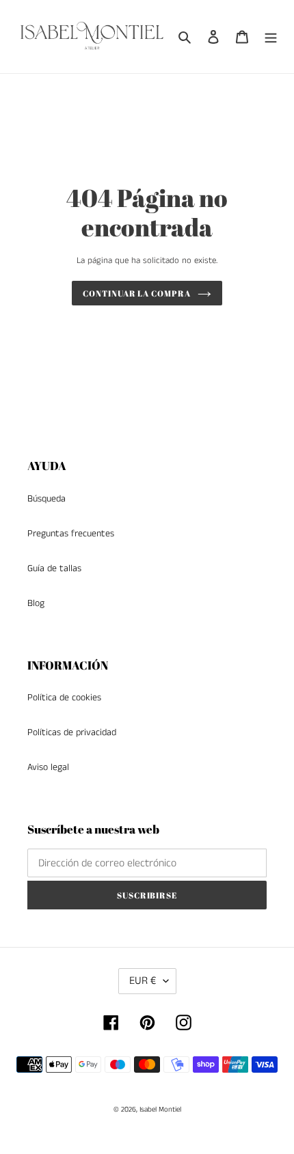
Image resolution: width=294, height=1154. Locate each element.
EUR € (143, 981)
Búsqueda (46, 499)
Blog (35, 603)
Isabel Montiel (160, 1109)
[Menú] (270, 37)
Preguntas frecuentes (70, 533)
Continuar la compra (137, 293)
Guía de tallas (54, 568)
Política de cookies (64, 697)
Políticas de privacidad (71, 732)
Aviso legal (48, 767)
